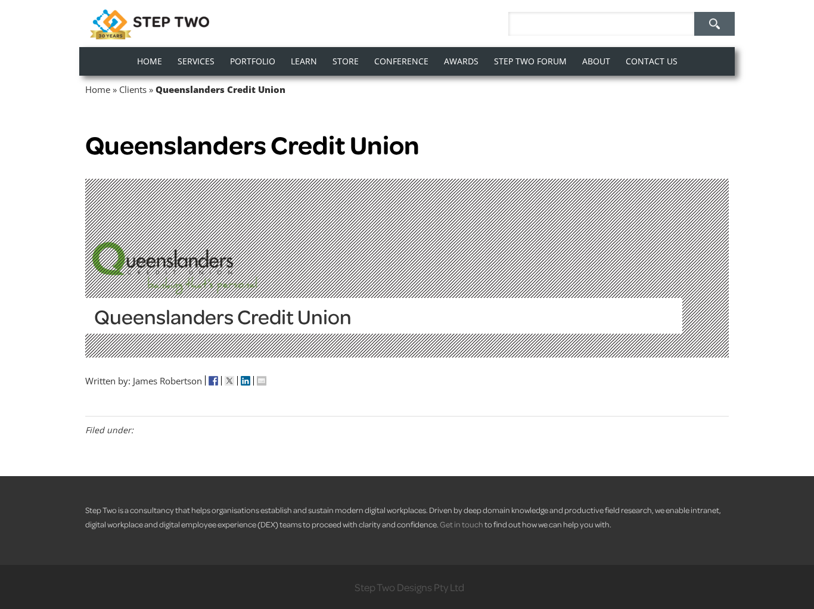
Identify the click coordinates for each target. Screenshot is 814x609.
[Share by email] (261, 381)
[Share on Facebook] (214, 381)
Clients (133, 89)
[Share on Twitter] (230, 381)
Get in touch (461, 524)
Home (97, 89)
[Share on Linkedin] (246, 381)
